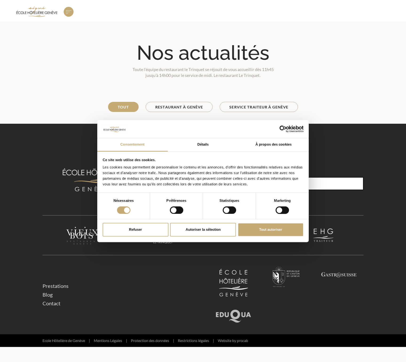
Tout (123, 107)
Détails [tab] (203, 145)
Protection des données (152, 340)
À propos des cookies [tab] (273, 145)
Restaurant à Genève (179, 107)
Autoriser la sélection (203, 230)
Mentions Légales (110, 340)
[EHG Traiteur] (323, 235)
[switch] (176, 210)
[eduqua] (233, 314)
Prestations (56, 286)
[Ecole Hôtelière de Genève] (233, 283)
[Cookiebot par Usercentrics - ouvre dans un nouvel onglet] (283, 128)
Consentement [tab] (132, 145)
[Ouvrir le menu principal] (69, 12)
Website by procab (233, 340)
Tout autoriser (270, 230)
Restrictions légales (196, 340)
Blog (48, 294)
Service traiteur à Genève (258, 107)
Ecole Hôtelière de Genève (66, 340)
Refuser (135, 230)
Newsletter (278, 172)
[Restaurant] (82, 235)
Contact (51, 303)
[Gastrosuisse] (338, 283)
